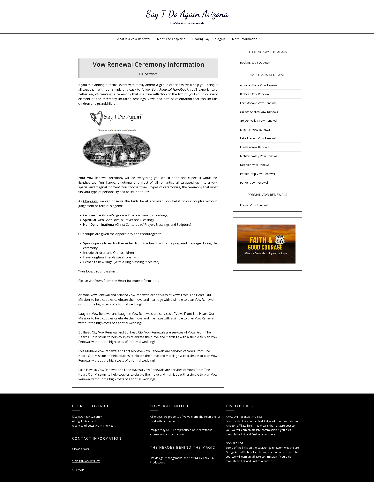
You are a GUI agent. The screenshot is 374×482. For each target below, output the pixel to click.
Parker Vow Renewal (254, 182)
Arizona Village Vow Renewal (259, 85)
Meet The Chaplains (171, 39)
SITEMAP (78, 470)
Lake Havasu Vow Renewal (258, 138)
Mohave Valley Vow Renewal (259, 156)
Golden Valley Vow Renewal (258, 120)
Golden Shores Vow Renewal (259, 112)
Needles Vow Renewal (255, 165)
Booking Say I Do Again (208, 39)
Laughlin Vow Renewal (255, 147)
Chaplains (90, 201)
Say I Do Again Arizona (187, 13)
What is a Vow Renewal (133, 39)
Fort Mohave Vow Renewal (258, 103)
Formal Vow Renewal (254, 205)
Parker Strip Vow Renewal (257, 174)
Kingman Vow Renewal (255, 129)
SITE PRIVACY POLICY (86, 461)
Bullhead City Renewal (254, 94)
